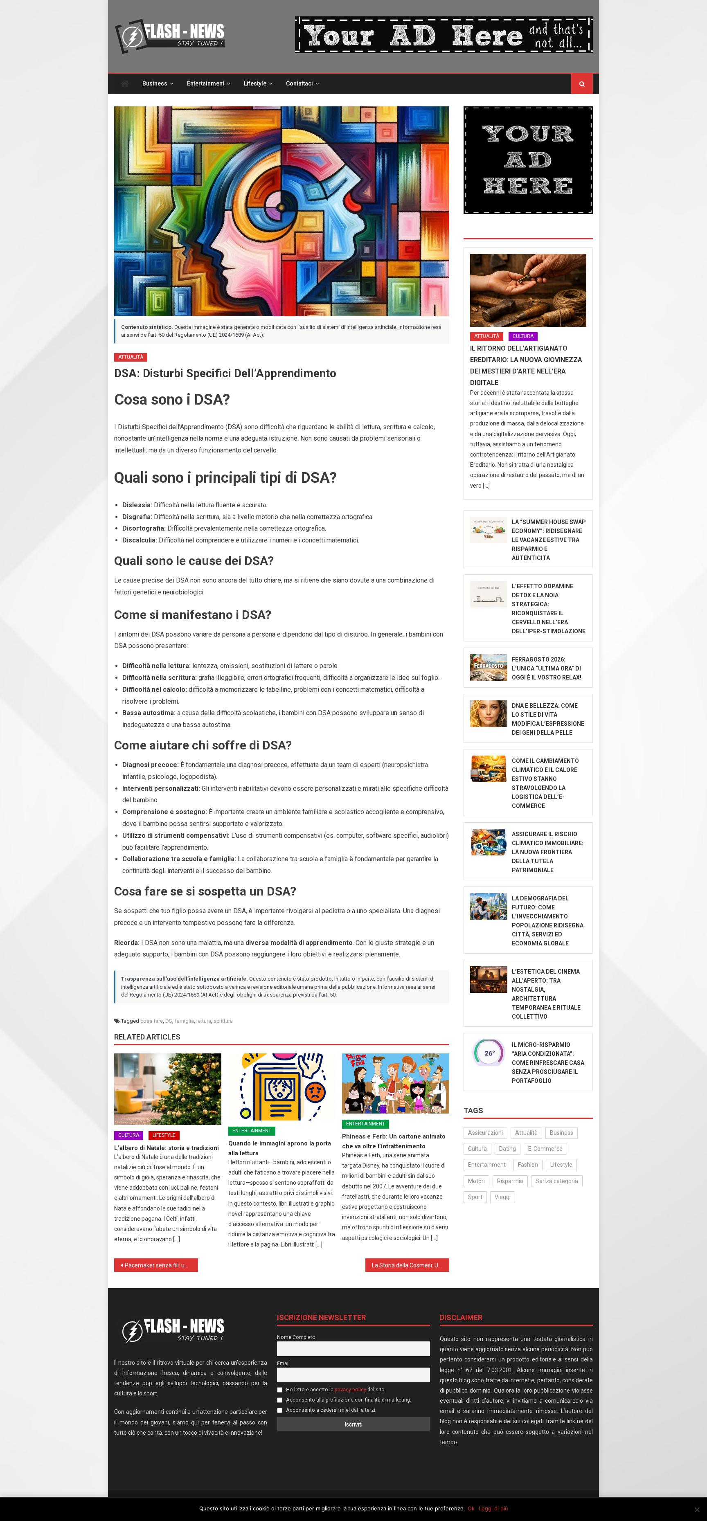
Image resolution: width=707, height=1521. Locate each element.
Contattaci (299, 83)
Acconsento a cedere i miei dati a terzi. (330, 1410)
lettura (203, 1021)
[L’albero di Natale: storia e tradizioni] (167, 1089)
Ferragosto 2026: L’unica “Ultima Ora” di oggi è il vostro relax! (546, 668)
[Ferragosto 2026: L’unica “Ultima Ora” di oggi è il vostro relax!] (488, 667)
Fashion (528, 1164)
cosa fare (151, 1021)
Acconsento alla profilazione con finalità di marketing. (348, 1400)
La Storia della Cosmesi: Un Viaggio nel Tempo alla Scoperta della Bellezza (410, 1265)
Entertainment (205, 83)
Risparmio (510, 1181)
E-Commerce (545, 1148)
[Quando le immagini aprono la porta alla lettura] (281, 1086)
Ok (471, 1508)
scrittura (223, 1021)
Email (283, 1363)
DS (168, 1021)
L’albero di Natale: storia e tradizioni (166, 1148)
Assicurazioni (485, 1133)
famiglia (184, 1021)
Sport (475, 1197)
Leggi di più (493, 1508)
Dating (507, 1148)
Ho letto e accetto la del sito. (335, 1389)
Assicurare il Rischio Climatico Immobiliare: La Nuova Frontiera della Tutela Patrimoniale (547, 852)
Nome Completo (296, 1337)
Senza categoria (557, 1181)
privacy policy (350, 1389)
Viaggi (503, 1197)
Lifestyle (255, 83)
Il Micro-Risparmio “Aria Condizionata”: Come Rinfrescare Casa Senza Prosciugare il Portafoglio (548, 1063)
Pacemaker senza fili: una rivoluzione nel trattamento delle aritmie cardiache (161, 1265)
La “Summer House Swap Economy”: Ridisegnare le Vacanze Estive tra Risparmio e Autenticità (549, 540)
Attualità (130, 357)
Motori (476, 1181)
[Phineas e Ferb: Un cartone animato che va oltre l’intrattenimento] (395, 1083)
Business (154, 83)
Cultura (128, 1135)
